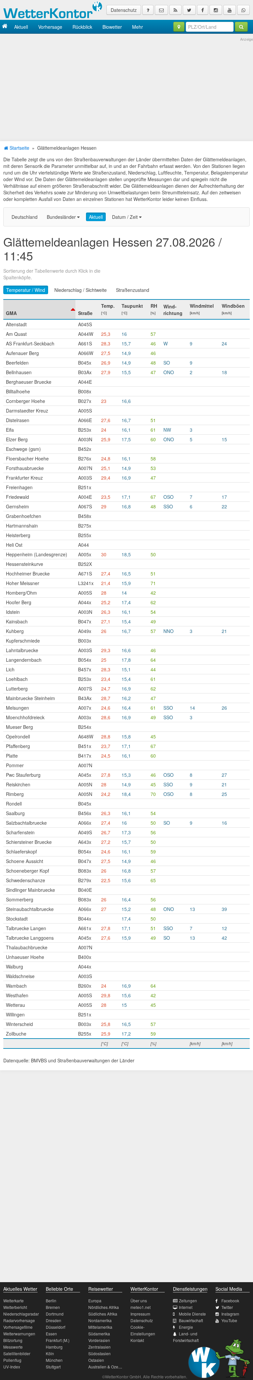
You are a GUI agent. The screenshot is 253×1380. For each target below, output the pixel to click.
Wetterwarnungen (19, 1333)
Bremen (53, 1307)
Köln (50, 1353)
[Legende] (148, 10)
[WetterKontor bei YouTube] (229, 10)
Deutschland (25, 217)
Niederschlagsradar (21, 1314)
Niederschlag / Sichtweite (80, 290)
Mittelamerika (100, 1327)
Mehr (137, 26)
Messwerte (13, 1347)
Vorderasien (99, 1340)
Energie (186, 1327)
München (54, 1360)
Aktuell (21, 26)
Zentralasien (99, 1347)
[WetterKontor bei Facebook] (202, 10)
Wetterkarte (13, 1300)
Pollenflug (12, 1360)
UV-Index (11, 1366)
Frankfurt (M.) (58, 1340)
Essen (51, 1333)
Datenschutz (124, 10)
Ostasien (96, 1360)
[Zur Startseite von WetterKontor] (4, 26)
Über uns (138, 1300)
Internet (185, 1307)
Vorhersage (50, 26)
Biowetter (112, 26)
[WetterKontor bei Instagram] (216, 10)
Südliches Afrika (102, 1314)
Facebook (230, 1300)
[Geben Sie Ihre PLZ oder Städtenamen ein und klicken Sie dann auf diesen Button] (241, 27)
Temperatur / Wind (25, 290)
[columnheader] (39, 309)
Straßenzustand (132, 290)
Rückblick (82, 26)
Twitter (227, 1307)
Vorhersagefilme (18, 1327)
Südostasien (99, 1353)
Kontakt (137, 1340)
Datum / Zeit (125, 217)
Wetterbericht (15, 1307)
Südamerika (99, 1333)
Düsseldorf (55, 1327)
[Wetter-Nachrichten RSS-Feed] (175, 10)
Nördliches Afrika (103, 1307)
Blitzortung (12, 1340)
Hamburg (54, 1347)
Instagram (230, 1314)
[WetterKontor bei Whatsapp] (243, 10)
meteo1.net (140, 1307)
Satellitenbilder (16, 1353)
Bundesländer (62, 217)
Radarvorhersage (19, 1320)
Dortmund (55, 1314)
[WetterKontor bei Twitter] (189, 10)
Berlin (51, 1300)
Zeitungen (188, 1300)
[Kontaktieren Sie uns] (161, 10)
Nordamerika (100, 1320)
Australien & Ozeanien (108, 1366)
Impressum (140, 1314)
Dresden (53, 1320)
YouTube (229, 1320)
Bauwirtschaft (191, 1320)
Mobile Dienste (192, 1314)
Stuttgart (53, 1366)
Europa (94, 1300)
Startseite (18, 147)
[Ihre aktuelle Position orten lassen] (178, 27)
